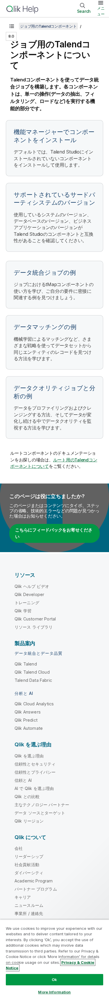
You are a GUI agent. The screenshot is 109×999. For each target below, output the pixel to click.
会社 (19, 848)
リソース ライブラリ (34, 627)
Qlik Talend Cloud (32, 672)
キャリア (23, 897)
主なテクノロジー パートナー (42, 804)
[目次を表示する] (11, 26)
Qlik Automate (29, 728)
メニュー (101, 11)
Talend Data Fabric (33, 680)
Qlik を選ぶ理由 (29, 755)
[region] (54, 959)
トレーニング (27, 602)
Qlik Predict (26, 720)
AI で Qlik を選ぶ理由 (34, 788)
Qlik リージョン (29, 820)
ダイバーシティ (29, 872)
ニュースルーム (29, 905)
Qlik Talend (26, 663)
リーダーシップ (29, 856)
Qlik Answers (28, 711)
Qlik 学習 (23, 610)
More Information (54, 992)
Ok (54, 979)
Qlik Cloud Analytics (34, 703)
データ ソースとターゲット (40, 812)
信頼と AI (23, 780)
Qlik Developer (29, 594)
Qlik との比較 (27, 796)
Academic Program (34, 880)
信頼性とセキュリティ (35, 763)
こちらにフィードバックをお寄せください (53, 533)
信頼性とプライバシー (35, 772)
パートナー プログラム (36, 888)
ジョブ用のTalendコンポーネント (48, 26)
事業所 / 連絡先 (29, 913)
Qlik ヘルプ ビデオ (32, 586)
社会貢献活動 (27, 864)
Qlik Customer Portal (35, 618)
